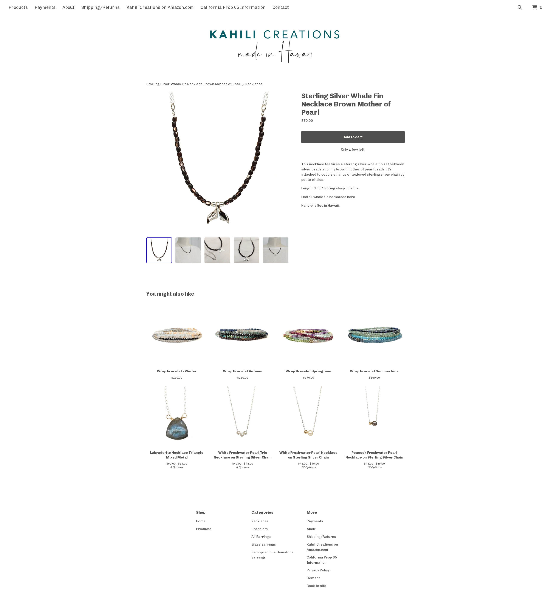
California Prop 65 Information (233, 7)
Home (201, 521)
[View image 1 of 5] (159, 250)
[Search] (520, 7)
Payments (45, 7)
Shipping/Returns (100, 7)
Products (18, 7)
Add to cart (353, 137)
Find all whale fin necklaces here (328, 197)
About (68, 7)
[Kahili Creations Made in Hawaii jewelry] (275, 48)
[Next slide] (282, 163)
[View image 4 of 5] (246, 250)
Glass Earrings (263, 544)
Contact (280, 7)
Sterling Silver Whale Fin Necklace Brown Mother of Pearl (193, 84)
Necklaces (254, 84)
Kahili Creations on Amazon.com (160, 7)
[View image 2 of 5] (188, 250)
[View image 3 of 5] (217, 250)
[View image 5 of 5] (275, 250)
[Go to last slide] (152, 163)
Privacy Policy (318, 570)
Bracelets (259, 529)
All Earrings (261, 537)
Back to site (316, 586)
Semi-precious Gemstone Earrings (272, 554)
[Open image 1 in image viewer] (217, 163)
